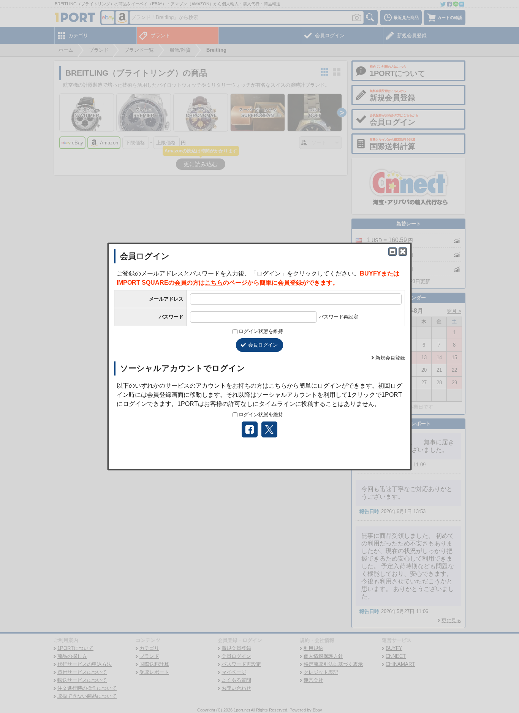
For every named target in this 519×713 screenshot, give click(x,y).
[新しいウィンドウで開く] (392, 251)
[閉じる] (403, 251)
